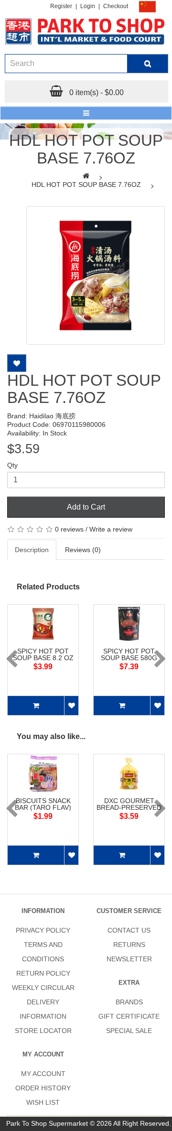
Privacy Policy (43, 930)
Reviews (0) (83, 550)
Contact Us (129, 930)
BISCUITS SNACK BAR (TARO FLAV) (43, 804)
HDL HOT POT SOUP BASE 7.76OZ (86, 184)
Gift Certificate (129, 1016)
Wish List (43, 1102)
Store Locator (43, 1030)
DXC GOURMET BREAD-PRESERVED (129, 804)
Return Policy (43, 973)
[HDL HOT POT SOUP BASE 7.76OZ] (95, 275)
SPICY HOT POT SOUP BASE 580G (129, 654)
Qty (12, 465)
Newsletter (129, 959)
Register (61, 6)
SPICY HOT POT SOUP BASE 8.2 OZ (43, 654)
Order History (43, 1088)
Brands (129, 1002)
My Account (43, 1073)
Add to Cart (86, 507)
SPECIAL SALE (129, 1030)
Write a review (110, 529)
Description (32, 550)
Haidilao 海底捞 (52, 416)
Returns (129, 944)
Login (87, 6)
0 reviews (69, 529)
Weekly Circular (43, 987)
